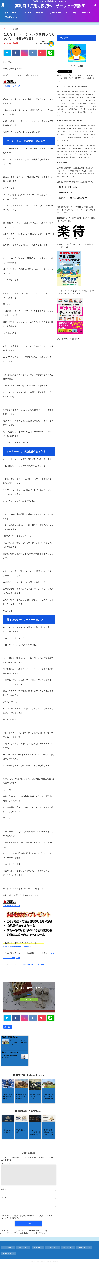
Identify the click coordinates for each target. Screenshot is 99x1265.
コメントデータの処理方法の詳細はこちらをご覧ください (22, 1233)
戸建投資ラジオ (11, 17)
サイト (3, 1205)
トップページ (10, 13)
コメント (5, 1163)
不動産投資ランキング (11, 86)
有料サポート (71, 13)
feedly (29, 1000)
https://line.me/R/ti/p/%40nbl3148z (17, 947)
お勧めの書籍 (55, 13)
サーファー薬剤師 (41, 43)
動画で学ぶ (40, 13)
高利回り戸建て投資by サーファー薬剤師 (50, 6)
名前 (4, 1189)
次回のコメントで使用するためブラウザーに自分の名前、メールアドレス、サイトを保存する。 (28, 1217)
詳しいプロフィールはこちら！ (68, 339)
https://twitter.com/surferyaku (32, 964)
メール (4, 1197)
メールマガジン (87, 13)
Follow (29, 995)
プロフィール (26, 13)
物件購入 (8, 1027)
